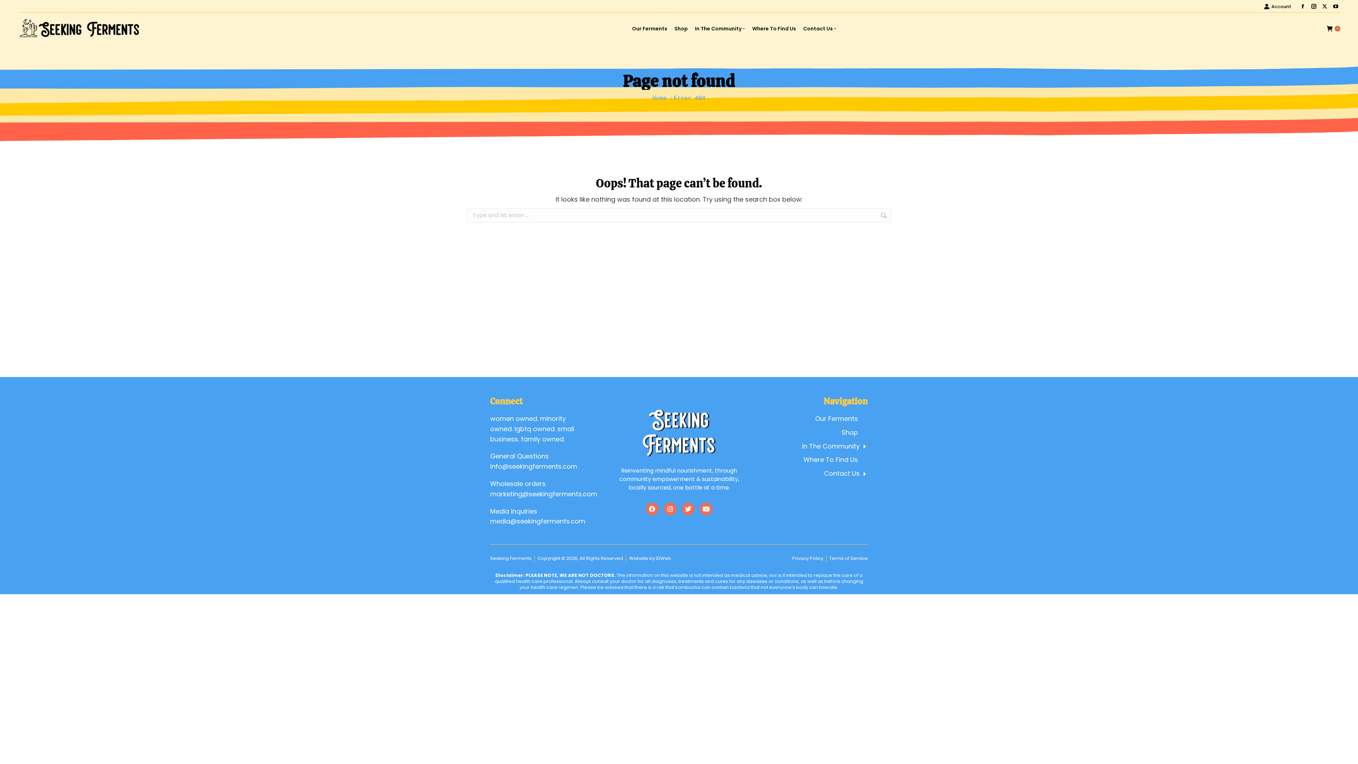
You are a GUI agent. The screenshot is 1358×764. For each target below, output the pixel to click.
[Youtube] (706, 509)
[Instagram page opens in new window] (1313, 6)
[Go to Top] (1347, 753)
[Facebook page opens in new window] (1302, 6)
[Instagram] (670, 509)
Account (1281, 6)
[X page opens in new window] (1324, 6)
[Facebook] (652, 509)
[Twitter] (688, 509)
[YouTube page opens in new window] (1335, 6)
